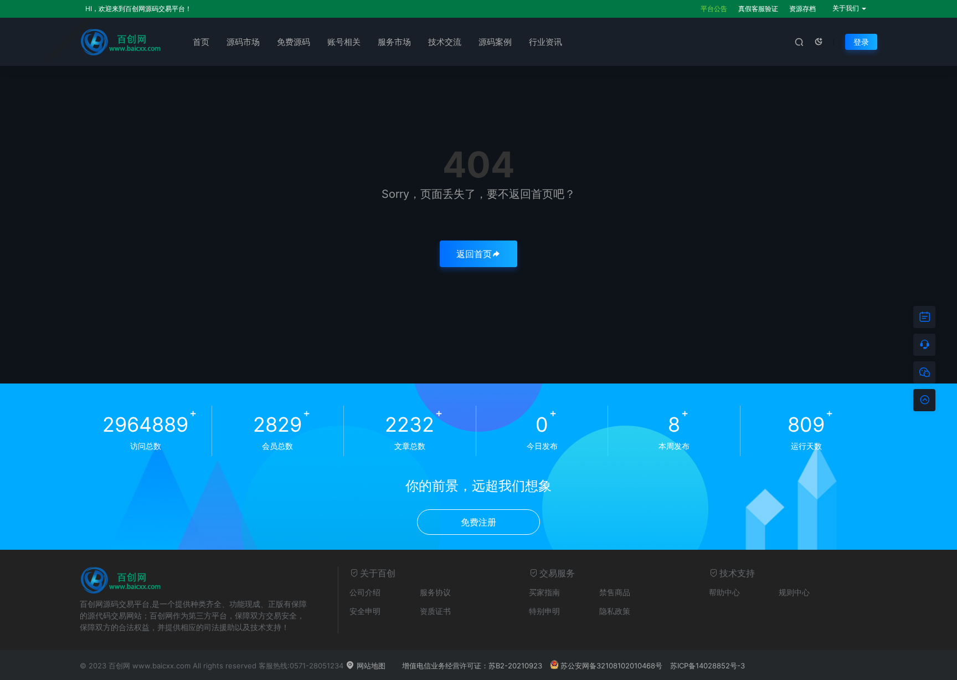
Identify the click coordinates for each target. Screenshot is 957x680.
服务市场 (394, 42)
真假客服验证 (758, 8)
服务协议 (435, 592)
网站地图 (369, 665)
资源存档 (802, 8)
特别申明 (544, 611)
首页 (201, 42)
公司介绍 (364, 592)
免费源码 (293, 42)
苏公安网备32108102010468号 (611, 665)
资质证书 (435, 611)
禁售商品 (614, 592)
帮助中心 (724, 592)
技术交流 (444, 42)
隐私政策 (614, 611)
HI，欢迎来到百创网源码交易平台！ (138, 8)
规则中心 (794, 592)
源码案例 (495, 42)
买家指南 (544, 592)
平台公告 (714, 8)
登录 (861, 42)
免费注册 (478, 522)
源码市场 (243, 42)
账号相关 (344, 42)
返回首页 (474, 253)
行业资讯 (545, 42)
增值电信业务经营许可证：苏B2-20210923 (472, 665)
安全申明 (364, 611)
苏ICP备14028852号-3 (707, 665)
